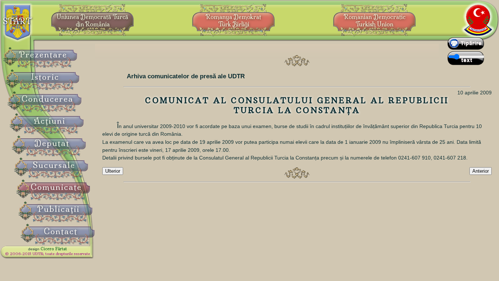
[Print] (465, 48)
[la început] (297, 173)
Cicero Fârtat (54, 248)
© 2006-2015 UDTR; (47, 253)
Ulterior (112, 171)
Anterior (480, 171)
